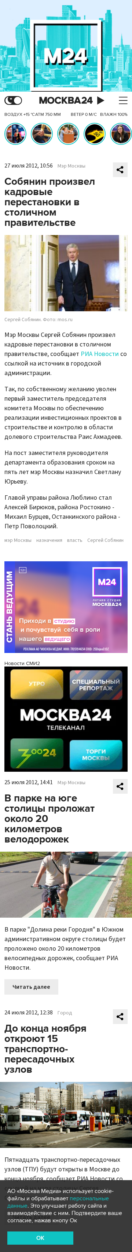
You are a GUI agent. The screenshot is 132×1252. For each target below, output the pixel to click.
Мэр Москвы (71, 166)
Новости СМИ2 (22, 663)
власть (74, 540)
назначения (49, 540)
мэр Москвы (18, 540)
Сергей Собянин (105, 540)
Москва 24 (66, 100)
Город (65, 1013)
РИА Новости (100, 354)
